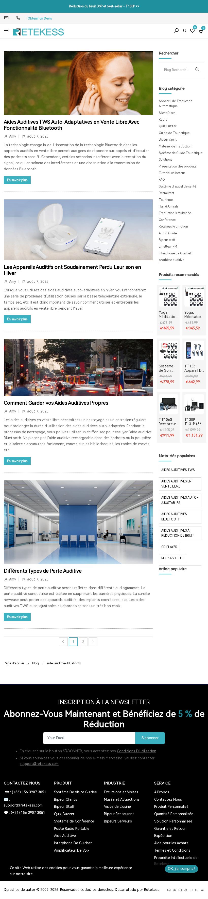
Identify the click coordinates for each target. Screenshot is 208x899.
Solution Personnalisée (173, 821)
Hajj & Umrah (168, 206)
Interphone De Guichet (73, 843)
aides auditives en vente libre (176, 484)
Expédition (163, 836)
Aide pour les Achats (171, 843)
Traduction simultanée (175, 213)
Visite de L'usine (117, 806)
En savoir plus (17, 180)
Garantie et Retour (170, 829)
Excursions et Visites (121, 792)
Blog (35, 663)
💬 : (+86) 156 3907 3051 (24, 813)
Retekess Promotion (173, 226)
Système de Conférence (74, 821)
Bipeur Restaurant (119, 814)
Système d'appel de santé (177, 186)
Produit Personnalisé (171, 806)
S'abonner (150, 738)
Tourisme (166, 200)
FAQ (162, 179)
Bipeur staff (167, 240)
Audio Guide (168, 233)
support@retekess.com (39, 764)
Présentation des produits (177, 166)
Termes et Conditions (172, 850)
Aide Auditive (65, 836)
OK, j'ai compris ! (181, 869)
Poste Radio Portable (71, 829)
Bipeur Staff (64, 806)
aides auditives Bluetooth (174, 516)
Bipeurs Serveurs (118, 821)
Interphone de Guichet (175, 253)
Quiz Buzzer (168, 126)
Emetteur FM (168, 246)
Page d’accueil (14, 663)
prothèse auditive (171, 260)
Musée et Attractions (122, 799)
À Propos (161, 792)
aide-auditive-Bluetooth (63, 663)
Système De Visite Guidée (75, 792)
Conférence (167, 220)
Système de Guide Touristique (180, 153)
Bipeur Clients (65, 799)
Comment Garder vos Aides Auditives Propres (56, 403)
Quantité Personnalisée (173, 814)
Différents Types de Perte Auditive (43, 571)
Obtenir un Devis (40, 18)
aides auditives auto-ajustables (179, 500)
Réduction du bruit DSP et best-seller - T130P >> (104, 6)
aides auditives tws (178, 470)
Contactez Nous (168, 799)
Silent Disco (167, 113)
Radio (163, 119)
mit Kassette (172, 558)
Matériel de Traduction (175, 146)
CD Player (169, 547)
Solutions (165, 159)
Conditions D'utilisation (136, 751)
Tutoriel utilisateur (172, 173)
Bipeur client (168, 139)
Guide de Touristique (174, 133)
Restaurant (166, 193)
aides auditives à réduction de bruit (177, 533)
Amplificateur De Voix (71, 850)
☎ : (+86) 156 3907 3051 (25, 792)
